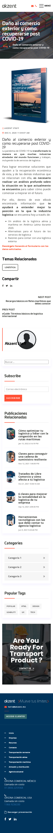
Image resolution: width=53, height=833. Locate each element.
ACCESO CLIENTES (15, 716)
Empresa (12, 738)
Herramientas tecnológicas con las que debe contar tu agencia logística (31, 521)
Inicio (11, 733)
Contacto (13, 747)
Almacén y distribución (19, 767)
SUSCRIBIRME (13, 398)
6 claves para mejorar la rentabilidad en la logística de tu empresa (32, 498)
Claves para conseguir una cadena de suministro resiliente (32, 456)
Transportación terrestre (19, 752)
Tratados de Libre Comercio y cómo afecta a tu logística (31, 476)
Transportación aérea (18, 757)
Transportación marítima (20, 762)
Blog (5, 46)
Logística (10, 267)
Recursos (13, 742)
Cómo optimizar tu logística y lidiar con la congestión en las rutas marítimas (33, 435)
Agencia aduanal (16, 771)
